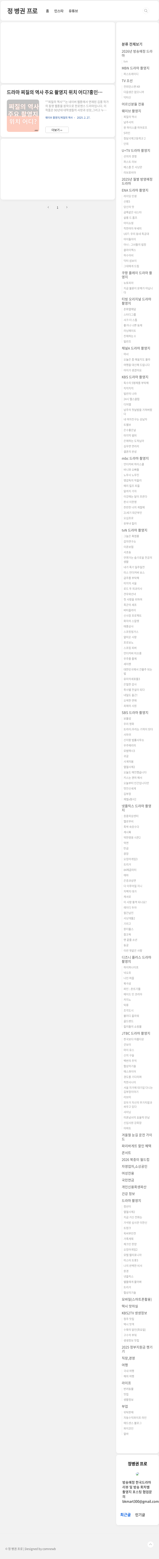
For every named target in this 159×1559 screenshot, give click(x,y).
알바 (126, 1434)
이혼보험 (129, 547)
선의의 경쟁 (130, 156)
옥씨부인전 (130, 1233)
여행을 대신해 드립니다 (137, 365)
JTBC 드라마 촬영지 (136, 1033)
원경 (126, 1271)
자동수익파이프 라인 (135, 1417)
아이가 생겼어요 (133, 370)
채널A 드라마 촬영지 (136, 348)
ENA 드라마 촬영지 (135, 190)
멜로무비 (129, 821)
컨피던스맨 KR (132, 86)
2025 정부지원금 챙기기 (137, 1349)
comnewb (49, 1549)
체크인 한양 (130, 1244)
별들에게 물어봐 (133, 1282)
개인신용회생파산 (134, 1186)
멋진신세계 (130, 788)
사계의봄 (129, 761)
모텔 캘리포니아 (133, 1255)
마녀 (126, 354)
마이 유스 (129, 1050)
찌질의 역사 (130, 117)
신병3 (127, 201)
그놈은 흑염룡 (131, 536)
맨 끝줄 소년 (130, 940)
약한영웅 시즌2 (132, 837)
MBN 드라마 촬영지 (135, 67)
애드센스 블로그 (133, 1423)
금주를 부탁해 (131, 578)
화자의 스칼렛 (131, 621)
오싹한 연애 (130, 700)
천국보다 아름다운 (134, 1039)
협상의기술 (130, 1066)
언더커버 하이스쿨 (134, 464)
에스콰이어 (130, 1071)
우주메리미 (130, 745)
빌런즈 (127, 341)
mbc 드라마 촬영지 (135, 458)
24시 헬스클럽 (132, 399)
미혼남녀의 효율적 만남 (137, 1117)
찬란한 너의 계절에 (134, 507)
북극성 (127, 983)
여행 (125, 1364)
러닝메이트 (130, 331)
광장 (126, 853)
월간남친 (129, 913)
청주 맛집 (129, 1319)
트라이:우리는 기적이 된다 (138, 729)
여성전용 (128, 1173)
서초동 (127, 552)
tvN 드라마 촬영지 (134, 530)
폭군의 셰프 (130, 605)
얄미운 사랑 (130, 637)
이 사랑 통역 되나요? (135, 902)
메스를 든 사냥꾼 (133, 167)
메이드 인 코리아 (133, 994)
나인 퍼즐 (129, 978)
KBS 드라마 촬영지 (135, 376)
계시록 (127, 832)
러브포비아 (130, 172)
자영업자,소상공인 (134, 1166)
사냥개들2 (129, 918)
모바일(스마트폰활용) (137, 1299)
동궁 (126, 945)
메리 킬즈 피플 (132, 486)
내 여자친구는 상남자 (135, 419)
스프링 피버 (130, 648)
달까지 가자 (130, 491)
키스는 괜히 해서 (133, 778)
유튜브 (73, 10)
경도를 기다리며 (133, 1077)
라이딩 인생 (130, 196)
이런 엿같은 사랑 (133, 950)
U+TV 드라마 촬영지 (136, 150)
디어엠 (127, 404)
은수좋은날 (130, 430)
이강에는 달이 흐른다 (135, 496)
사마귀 (127, 734)
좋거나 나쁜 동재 (133, 325)
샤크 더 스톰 (130, 320)
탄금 (126, 848)
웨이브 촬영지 (131, 110)
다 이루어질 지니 (133, 886)
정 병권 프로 (22, 10)
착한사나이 (130, 1082)
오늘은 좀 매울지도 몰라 (137, 359)
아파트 (127, 1128)
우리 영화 (129, 724)
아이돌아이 (130, 239)
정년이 (127, 1206)
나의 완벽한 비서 (133, 1265)
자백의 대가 (130, 891)
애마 (126, 875)
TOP (150, 1544)
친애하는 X (130, 336)
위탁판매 (129, 1412)
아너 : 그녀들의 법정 (135, 244)
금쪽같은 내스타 (133, 212)
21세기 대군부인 (133, 512)
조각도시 (129, 1010)
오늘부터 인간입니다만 (136, 783)
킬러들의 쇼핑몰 (133, 1026)
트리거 (127, 864)
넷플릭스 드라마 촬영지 (136, 807)
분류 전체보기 (132, 44)
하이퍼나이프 (131, 967)
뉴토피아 (129, 283)
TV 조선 (127, 80)
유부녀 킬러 (130, 523)
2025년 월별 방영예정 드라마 (137, 181)
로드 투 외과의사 (133, 588)
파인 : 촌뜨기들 (132, 989)
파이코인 (129, 1428)
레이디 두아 (130, 907)
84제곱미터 (130, 870)
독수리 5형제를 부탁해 (136, 383)
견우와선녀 (130, 594)
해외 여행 (129, 1376)
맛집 (126, 1394)
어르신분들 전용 (133, 103)
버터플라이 (130, 610)
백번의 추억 (130, 1061)
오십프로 (129, 518)
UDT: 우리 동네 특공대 (136, 234)
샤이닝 (127, 1112)
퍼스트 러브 (130, 162)
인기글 (140, 1514)
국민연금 (128, 1179)
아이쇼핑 (129, 223)
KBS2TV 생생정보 (134, 1312)
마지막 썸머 (130, 435)
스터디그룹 (130, 314)
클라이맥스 (130, 250)
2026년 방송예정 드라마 (137, 53)
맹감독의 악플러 (133, 480)
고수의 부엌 (130, 1335)
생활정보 (129, 1399)
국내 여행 (129, 1371)
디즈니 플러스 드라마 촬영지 (136, 959)
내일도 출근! (130, 695)
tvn (126, 61)
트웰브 (127, 424)
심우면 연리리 (131, 446)
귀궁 (126, 756)
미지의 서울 (130, 583)
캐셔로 (127, 897)
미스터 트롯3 (131, 1260)
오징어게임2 (130, 1249)
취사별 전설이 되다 (134, 690)
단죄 (126, 144)
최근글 (125, 1514)
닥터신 (127, 97)
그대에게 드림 (131, 266)
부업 (125, 1406)
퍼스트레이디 (131, 74)
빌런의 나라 (130, 393)
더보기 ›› (57, 130)
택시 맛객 (129, 1324)
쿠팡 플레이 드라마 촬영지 (137, 274)
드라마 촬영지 (131, 1200)
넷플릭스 (129, 1276)
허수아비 (129, 255)
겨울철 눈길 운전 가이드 (137, 1136)
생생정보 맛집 (131, 1340)
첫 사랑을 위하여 (133, 599)
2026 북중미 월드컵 (135, 1159)
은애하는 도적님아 (134, 441)
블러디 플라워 (131, 1016)
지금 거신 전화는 (133, 1217)
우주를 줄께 (130, 658)
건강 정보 (128, 1193)
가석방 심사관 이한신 (135, 1222)
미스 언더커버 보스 (134, 572)
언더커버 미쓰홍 (133, 653)
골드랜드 (129, 1021)
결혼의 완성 (130, 451)
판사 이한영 (130, 502)
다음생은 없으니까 (134, 92)
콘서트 (126, 1152)
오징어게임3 (130, 859)
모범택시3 (129, 751)
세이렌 (127, 664)
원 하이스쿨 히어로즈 (135, 127)
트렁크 (127, 1228)
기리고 (127, 923)
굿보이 (127, 1044)
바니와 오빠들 (131, 469)
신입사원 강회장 (133, 1123)
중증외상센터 (131, 816)
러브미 (127, 1097)
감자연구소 (130, 541)
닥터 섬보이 (130, 261)
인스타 (59, 10)
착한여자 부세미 (133, 228)
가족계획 (129, 1239)
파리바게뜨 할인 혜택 (136, 1145)
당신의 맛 (129, 207)
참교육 (127, 934)
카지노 (127, 999)
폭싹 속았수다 (131, 827)
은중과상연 (130, 880)
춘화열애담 (130, 309)
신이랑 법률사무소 (134, 740)
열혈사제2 (129, 767)
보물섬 (127, 718)
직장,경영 (128, 1357)
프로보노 (129, 642)
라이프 (126, 1382)
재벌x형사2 (130, 799)
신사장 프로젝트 (133, 615)
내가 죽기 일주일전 (134, 567)
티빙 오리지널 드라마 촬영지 (136, 301)
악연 (126, 843)
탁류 (126, 1005)
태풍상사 (129, 626)
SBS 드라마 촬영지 (135, 712)
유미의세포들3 (132, 679)
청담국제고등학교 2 (135, 138)
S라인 (127, 133)
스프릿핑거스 (131, 632)
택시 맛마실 (130, 1306)
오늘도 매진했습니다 (135, 772)
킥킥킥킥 (129, 388)
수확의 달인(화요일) (135, 1329)
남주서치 (129, 122)
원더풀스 (129, 929)
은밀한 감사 (130, 684)
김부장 (127, 794)
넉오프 (127, 973)
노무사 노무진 (131, 475)
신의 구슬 (129, 1055)
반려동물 (129, 1389)
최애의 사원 (130, 706)
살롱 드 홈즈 (130, 217)
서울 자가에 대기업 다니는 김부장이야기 (138, 1090)
